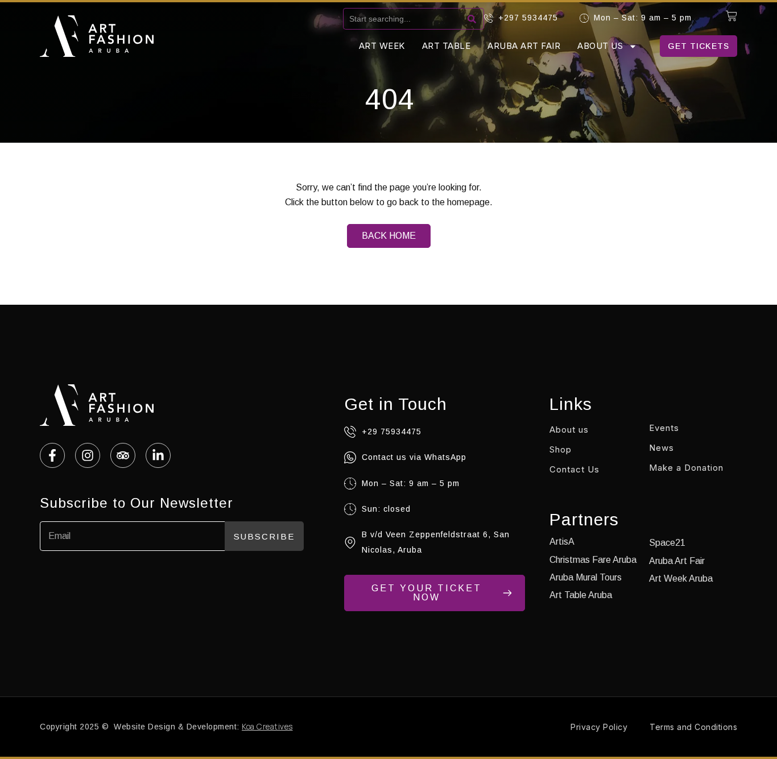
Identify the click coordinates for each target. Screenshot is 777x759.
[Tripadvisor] (122, 455)
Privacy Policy (599, 727)
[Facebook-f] (52, 455)
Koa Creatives (267, 726)
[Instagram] (87, 455)
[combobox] (404, 19)
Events (664, 427)
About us (600, 45)
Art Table (446, 45)
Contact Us (574, 469)
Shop (560, 449)
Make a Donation (686, 467)
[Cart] (731, 16)
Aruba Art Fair (523, 45)
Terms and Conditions (693, 727)
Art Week (382, 45)
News (661, 447)
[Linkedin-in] (158, 455)
